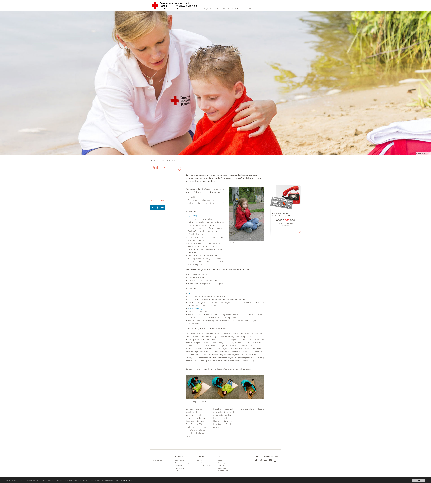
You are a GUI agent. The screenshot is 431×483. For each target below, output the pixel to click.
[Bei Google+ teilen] (162, 207)
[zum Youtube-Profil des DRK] (270, 460)
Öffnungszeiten (224, 463)
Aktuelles (200, 463)
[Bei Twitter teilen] (152, 207)
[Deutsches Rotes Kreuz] (162, 5)
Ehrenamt (178, 465)
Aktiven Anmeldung (182, 463)
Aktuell (226, 8)
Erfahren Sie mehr (125, 480)
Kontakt (221, 460)
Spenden (236, 8)
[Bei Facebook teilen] (157, 207)
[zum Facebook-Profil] (256, 460)
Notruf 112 (192, 216)
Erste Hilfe (161, 161)
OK (419, 480)
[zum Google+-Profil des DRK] (265, 460)
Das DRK (247, 8)
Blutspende (179, 471)
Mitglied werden (181, 460)
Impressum (222, 468)
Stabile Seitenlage (195, 308)
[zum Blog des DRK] (275, 460)
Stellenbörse (179, 468)
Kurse (217, 8)
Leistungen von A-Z (204, 465)
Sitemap (221, 465)
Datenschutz (223, 471)
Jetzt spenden (158, 460)
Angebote (207, 8)
